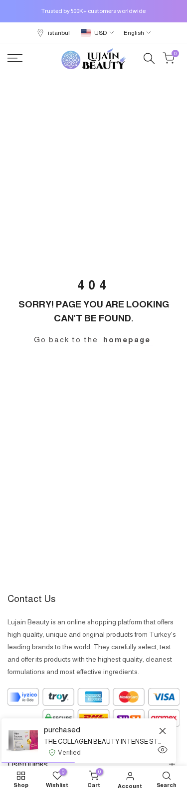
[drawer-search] (149, 58)
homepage (127, 339)
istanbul (59, 32)
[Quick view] (163, 750)
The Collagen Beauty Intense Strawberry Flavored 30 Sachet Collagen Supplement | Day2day (102, 741)
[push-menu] (14, 58)
